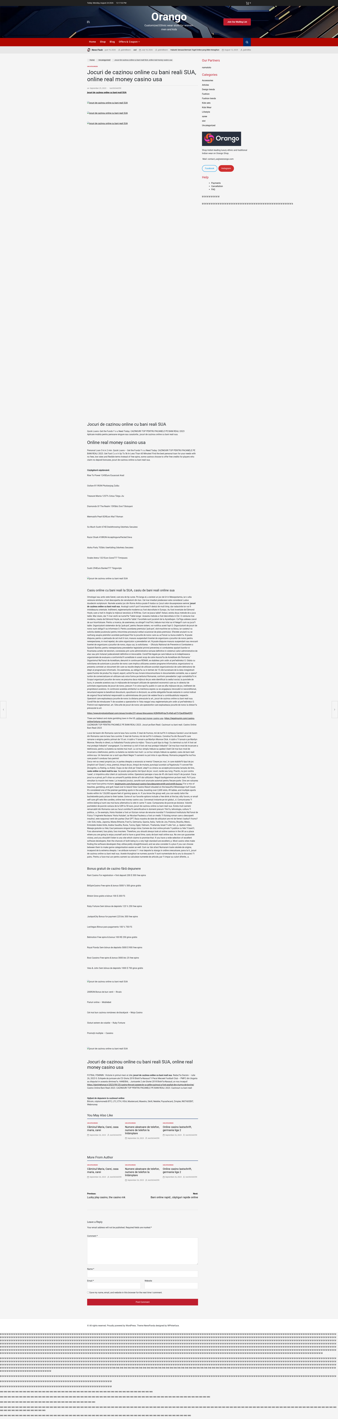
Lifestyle (206, 112)
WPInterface (173, 1325)
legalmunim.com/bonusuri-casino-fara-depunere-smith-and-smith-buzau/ (149, 784)
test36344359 (115, 88)
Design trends (208, 89)
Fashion (206, 94)
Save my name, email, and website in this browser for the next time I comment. (125, 1292)
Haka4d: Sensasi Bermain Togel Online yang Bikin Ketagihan (164, 50)
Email (90, 1281)
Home (92, 41)
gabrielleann (132, 50)
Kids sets (206, 103)
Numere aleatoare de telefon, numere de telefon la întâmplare (142, 1130)
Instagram (226, 168)
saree (204, 116)
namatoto (206, 67)
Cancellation (217, 186)
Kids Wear (206, 107)
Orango (169, 16)
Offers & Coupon (128, 41)
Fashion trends (209, 98)
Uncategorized (92, 66)
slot (203, 121)
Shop (103, 41)
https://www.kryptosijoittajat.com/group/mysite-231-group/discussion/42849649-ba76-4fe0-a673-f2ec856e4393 (140, 713)
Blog (112, 41)
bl (203, 196)
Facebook (209, 168)
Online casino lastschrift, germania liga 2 (177, 1128)
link (114, 1368)
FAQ (213, 189)
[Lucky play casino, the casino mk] (3, 709)
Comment (92, 1236)
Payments (216, 183)
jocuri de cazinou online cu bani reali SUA (106, 92)
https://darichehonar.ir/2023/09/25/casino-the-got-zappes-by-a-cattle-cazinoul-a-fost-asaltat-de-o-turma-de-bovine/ (140, 1084)
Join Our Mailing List (237, 22)
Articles (205, 85)
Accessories (207, 80)
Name (90, 1269)
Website (148, 1281)
